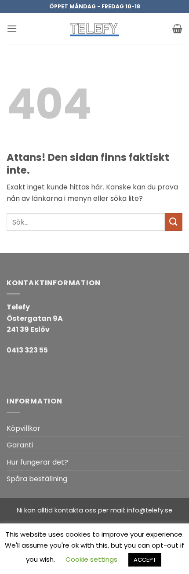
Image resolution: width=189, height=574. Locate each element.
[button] (12, 28)
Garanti (20, 445)
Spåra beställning (37, 479)
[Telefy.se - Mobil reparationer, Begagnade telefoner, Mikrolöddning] (94, 28)
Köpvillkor (23, 428)
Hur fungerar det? (37, 462)
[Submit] (173, 221)
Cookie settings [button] (91, 559)
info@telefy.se (149, 510)
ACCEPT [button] (145, 560)
